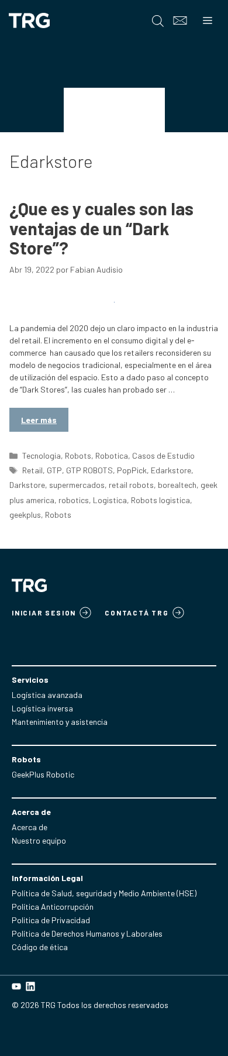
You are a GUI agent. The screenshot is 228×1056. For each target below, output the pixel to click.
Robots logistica (160, 500)
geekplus (25, 515)
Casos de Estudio (163, 455)
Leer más (39, 420)
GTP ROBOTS (89, 470)
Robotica (111, 455)
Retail (32, 470)
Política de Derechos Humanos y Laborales (87, 933)
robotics (73, 500)
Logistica (110, 500)
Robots (78, 455)
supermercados (77, 485)
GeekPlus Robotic (43, 774)
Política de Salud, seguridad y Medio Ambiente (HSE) (104, 893)
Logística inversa (42, 708)
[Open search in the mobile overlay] (158, 20)
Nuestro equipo (39, 840)
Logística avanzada (47, 695)
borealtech (177, 485)
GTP (54, 470)
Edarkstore (171, 470)
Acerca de (29, 827)
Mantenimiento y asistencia (60, 722)
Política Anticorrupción (53, 906)
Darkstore (27, 485)
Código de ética (40, 947)
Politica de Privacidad (51, 920)
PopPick (132, 470)
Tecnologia (41, 455)
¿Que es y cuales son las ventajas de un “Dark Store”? (101, 228)
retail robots (131, 485)
